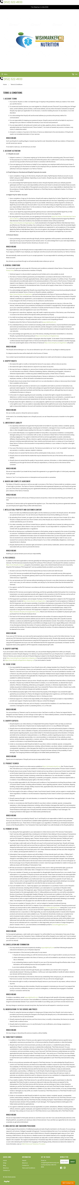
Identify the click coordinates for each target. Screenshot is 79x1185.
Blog (4, 1165)
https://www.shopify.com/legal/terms (21, 294)
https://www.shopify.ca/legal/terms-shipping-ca (19, 660)
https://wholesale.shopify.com (52, 766)
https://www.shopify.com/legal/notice (34, 601)
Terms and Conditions (28, 1168)
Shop (4, 1163)
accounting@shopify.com (52, 907)
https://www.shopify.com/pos (15, 565)
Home (5, 84)
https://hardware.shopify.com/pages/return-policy (25, 611)
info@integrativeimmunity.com (50, 1162)
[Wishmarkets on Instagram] (65, 1168)
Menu (5, 74)
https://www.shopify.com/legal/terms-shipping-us (21, 658)
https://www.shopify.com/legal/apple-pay (22, 223)
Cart (76, 74)
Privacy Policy (10, 270)
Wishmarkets (12, 1177)
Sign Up (72, 1162)
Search (24, 1160)
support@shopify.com (49, 322)
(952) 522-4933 (13, 2)
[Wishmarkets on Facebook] (61, 1168)
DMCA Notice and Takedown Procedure (33, 1144)
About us (6, 1168)
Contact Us (6, 1170)
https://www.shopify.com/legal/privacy (47, 336)
